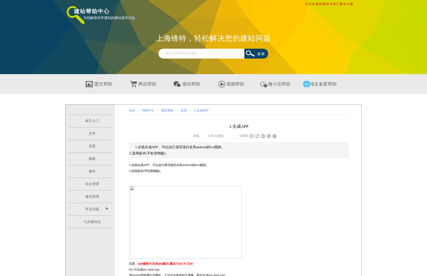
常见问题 (92, 209)
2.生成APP (201, 110)
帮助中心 (148, 110)
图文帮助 (167, 110)
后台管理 (92, 184)
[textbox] (203, 53)
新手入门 (92, 121)
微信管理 (92, 196)
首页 (132, 110)
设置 (92, 146)
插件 (92, 171)
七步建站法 (92, 222)
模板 (92, 159)
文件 (92, 133)
